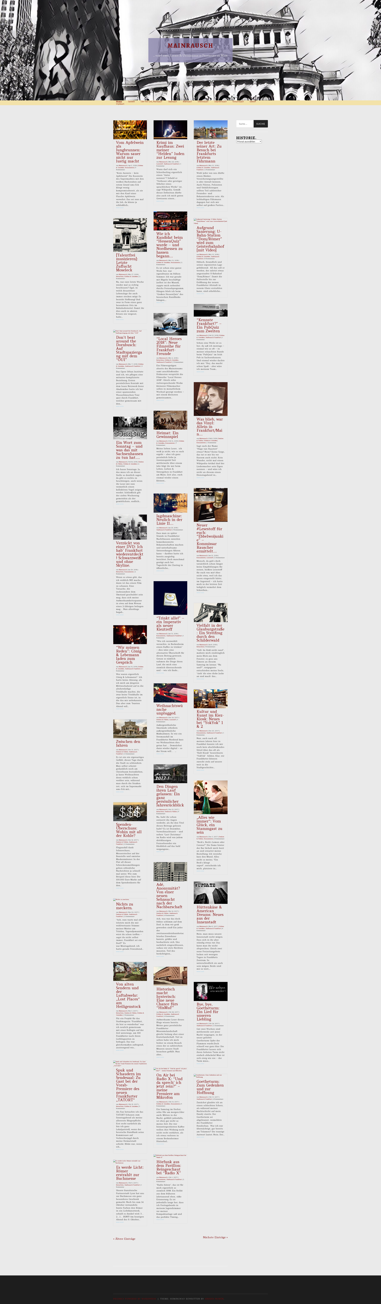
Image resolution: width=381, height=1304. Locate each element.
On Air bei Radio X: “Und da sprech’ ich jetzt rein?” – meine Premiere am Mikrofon (169, 1086)
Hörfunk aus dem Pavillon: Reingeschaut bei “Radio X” (168, 1167)
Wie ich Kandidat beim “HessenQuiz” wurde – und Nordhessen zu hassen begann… (169, 244)
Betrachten (120, 276)
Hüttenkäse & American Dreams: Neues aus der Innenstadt (210, 914)
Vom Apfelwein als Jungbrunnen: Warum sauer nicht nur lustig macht (130, 151)
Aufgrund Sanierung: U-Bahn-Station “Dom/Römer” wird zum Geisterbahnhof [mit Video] (210, 238)
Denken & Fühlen (122, 752)
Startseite (131, 102)
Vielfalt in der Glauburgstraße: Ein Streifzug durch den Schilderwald (210, 633)
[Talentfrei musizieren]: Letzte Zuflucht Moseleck (127, 262)
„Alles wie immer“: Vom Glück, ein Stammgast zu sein (209, 825)
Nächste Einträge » (215, 1237)
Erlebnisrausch (203, 102)
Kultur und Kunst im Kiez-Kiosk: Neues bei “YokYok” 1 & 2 (210, 719)
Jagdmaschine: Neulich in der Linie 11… (169, 520)
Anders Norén (214, 1298)
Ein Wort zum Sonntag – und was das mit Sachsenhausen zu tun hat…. (129, 450)
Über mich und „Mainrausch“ (151, 102)
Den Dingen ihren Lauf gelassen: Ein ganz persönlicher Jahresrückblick (170, 795)
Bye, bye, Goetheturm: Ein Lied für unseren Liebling (208, 1012)
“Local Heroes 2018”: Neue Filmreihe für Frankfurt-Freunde (169, 346)
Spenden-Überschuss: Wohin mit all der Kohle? (129, 830)
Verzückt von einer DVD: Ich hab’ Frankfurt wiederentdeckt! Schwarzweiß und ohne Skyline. (129, 554)
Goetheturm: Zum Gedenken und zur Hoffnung (210, 1087)
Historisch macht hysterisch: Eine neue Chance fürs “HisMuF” (167, 998)
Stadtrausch (172, 102)
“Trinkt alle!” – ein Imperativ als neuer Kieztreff (170, 624)
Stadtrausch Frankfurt (132, 366)
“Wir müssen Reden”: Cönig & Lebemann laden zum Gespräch (128, 655)
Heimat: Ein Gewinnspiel (167, 435)
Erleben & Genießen (131, 276)
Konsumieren (129, 168)
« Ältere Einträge (124, 1238)
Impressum (120, 104)
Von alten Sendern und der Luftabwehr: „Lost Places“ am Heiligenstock (128, 995)
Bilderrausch (187, 102)
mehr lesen (120, 208)
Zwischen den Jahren (128, 743)
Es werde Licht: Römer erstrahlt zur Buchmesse (130, 1173)
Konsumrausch (238, 102)
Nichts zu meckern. (124, 906)
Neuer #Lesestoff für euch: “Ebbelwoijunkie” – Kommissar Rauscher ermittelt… (210, 538)
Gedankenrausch (220, 102)
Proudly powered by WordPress (134, 1298)
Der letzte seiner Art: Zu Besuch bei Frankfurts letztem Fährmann (209, 151)
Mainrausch (191, 45)
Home (119, 102)
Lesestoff (253, 102)
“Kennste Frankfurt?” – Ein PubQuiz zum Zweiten (209, 325)
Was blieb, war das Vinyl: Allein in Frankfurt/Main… (210, 426)
